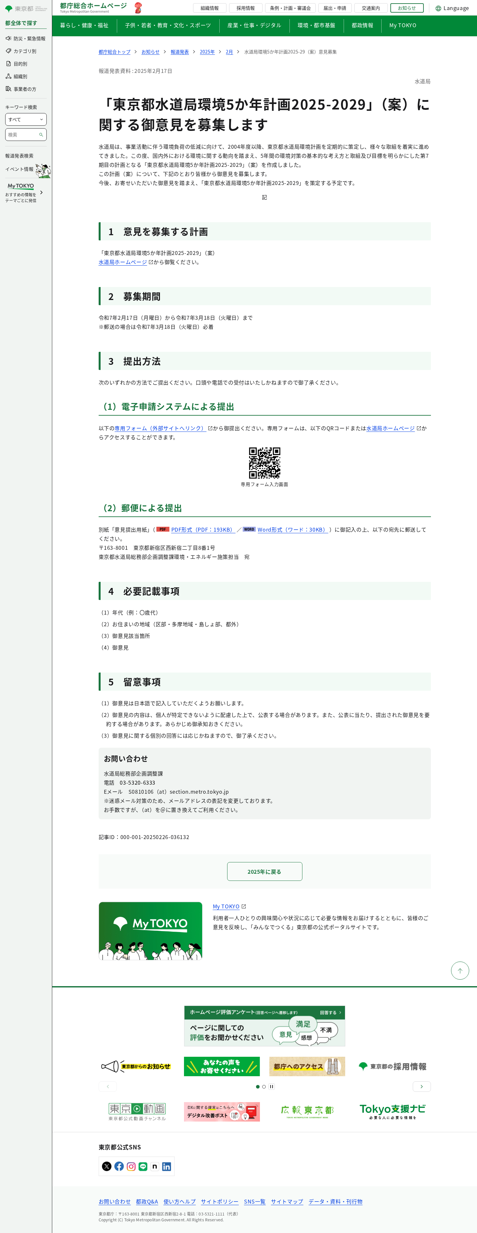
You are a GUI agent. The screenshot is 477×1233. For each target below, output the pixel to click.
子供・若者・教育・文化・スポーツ (168, 25)
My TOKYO (402, 25)
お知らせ (407, 8)
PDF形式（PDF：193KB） (203, 529)
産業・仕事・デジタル (254, 25)
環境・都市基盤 (316, 25)
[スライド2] (264, 1087)
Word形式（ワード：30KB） (293, 529)
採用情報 (246, 8)
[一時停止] (271, 1086)
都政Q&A (147, 1201)
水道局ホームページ (123, 262)
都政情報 (362, 25)
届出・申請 (335, 8)
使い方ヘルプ (180, 1201)
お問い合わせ (115, 1201)
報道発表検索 (19, 155)
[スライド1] (258, 1087)
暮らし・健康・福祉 (84, 25)
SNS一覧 (255, 1201)
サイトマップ (287, 1201)
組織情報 (210, 8)
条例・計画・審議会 (290, 8)
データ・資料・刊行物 (335, 1201)
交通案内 (371, 8)
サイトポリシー (219, 1201)
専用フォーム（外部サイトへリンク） (160, 428)
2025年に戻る (265, 871)
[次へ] (422, 1086)
